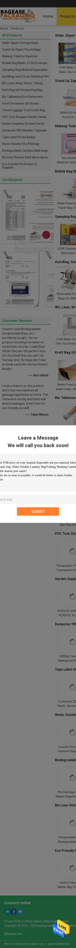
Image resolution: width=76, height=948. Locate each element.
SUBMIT (38, 511)
